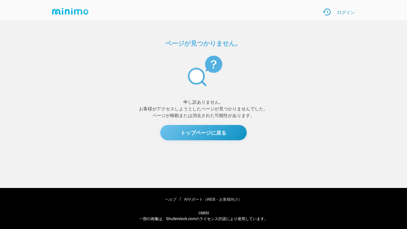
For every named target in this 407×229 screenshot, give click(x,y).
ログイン (346, 12)
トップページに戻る (203, 132)
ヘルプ (170, 199)
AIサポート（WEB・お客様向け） (213, 199)
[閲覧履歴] (327, 12)
